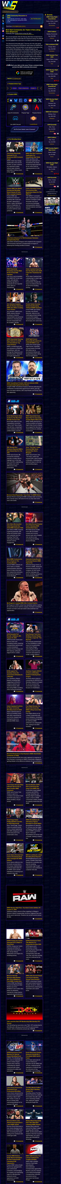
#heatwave (51, 118)
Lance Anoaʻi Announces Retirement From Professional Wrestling (14, 1089)
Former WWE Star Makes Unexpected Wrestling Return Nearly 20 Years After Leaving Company (14, 191)
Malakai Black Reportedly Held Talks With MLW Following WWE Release (33, 1122)
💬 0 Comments (18, 173)
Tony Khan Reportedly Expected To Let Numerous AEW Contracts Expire (15, 156)
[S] (16, 26)
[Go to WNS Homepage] (10, 6)
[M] (17, 26)
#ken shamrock (24, 88)
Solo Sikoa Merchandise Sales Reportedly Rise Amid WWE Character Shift (15, 525)
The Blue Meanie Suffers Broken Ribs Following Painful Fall (33, 1089)
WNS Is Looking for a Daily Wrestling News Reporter (34, 855)
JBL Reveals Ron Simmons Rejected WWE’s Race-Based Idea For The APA (15, 450)
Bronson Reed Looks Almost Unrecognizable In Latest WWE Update (14, 1122)
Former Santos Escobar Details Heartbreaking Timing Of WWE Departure (34, 305)
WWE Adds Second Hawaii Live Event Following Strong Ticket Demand (34, 977)
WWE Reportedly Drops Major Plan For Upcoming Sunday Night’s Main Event (34, 417)
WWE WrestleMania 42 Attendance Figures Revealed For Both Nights (33, 821)
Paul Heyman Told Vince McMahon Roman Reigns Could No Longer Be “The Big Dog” (34, 636)
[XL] (21, 26)
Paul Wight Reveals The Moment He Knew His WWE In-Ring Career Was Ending (33, 708)
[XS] (13, 26)
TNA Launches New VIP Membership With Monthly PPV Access (23, 1022)
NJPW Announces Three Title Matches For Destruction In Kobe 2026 (33, 942)
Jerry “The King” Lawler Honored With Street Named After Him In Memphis (33, 450)
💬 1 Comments (18, 212)
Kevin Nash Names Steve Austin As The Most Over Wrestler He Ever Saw (14, 417)
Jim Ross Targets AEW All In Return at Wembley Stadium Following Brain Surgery (33, 673)
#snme (51, 156)
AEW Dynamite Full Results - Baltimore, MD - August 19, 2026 (14, 636)
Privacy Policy (53, 195)
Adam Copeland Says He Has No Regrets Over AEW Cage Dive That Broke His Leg (34, 271)
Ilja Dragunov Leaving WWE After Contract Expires (22, 603)
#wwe (14, 88)
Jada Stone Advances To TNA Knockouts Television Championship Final (22, 238)
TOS (48, 195)
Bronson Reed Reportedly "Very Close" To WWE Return (24, 495)
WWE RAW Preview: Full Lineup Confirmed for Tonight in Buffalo (33, 1157)
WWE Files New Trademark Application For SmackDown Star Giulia (34, 155)
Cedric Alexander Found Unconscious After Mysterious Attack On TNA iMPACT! (34, 191)
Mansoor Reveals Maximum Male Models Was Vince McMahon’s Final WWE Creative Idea (14, 978)
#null (52, 63)
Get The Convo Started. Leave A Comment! (24, 129)
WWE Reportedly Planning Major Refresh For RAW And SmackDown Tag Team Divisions (15, 341)
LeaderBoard (33, 124)
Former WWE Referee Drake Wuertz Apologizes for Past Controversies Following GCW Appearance (14, 1159)
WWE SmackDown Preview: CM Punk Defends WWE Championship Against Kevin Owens (22, 384)
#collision (52, 38)
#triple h (33, 88)
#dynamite (52, 131)
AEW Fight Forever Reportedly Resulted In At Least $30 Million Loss (33, 340)
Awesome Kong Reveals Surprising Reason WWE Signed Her (33, 561)
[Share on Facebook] (20, 100)
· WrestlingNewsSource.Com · (10, 11)
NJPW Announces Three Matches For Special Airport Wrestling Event (14, 1054)
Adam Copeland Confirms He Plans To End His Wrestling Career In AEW (15, 707)
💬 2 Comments (37, 212)
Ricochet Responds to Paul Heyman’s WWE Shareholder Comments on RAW (24, 754)
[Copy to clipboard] (11, 100)
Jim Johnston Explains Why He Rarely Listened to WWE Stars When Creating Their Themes (15, 306)
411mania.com (16, 78)
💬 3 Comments (18, 1141)
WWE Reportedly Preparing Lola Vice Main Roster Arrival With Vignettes (14, 271)
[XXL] (23, 26)
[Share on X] (40, 100)
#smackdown (52, 25)
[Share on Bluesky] (16, 100)
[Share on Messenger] (25, 100)
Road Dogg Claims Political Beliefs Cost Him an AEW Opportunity (14, 821)
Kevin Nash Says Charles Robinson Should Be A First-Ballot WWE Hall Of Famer (33, 1055)
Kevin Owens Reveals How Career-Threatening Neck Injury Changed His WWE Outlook (15, 857)
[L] (19, 26)
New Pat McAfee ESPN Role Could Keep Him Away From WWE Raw (33, 786)
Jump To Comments (13, 113)
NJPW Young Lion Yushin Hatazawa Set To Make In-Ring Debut (14, 942)
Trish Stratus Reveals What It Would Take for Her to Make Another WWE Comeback (15, 787)
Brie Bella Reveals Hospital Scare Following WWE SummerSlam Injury (34, 525)
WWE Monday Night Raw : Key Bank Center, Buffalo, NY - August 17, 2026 (24, 908)
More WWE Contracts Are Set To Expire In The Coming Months (14, 561)
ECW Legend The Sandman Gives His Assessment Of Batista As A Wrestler (15, 673)
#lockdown (51, 51)
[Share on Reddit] (30, 100)
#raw (52, 78)
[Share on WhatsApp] (35, 100)
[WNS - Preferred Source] (24, 73)
